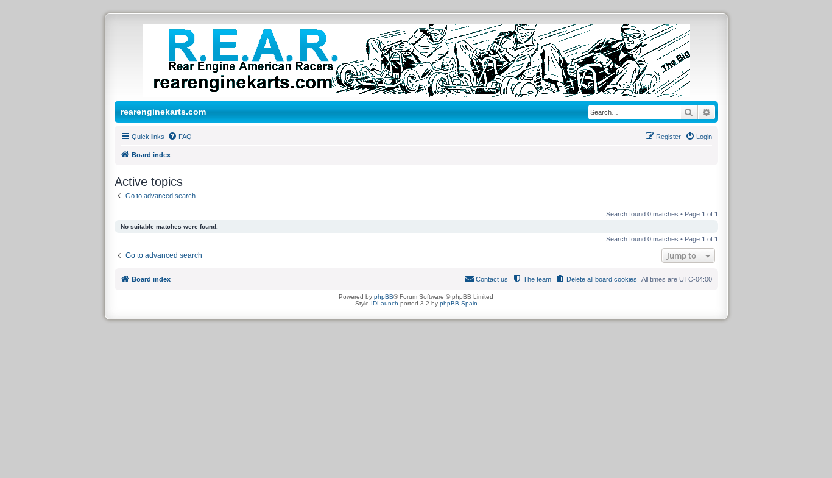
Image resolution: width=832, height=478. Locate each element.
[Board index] (429, 60)
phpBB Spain (459, 303)
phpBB (383, 296)
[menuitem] (179, 136)
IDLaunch (384, 303)
